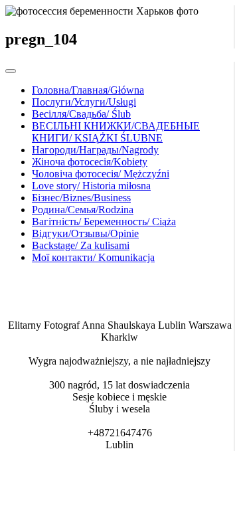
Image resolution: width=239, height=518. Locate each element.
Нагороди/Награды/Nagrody (95, 149)
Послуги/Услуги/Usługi (84, 102)
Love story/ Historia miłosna (91, 185)
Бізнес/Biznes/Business (81, 197)
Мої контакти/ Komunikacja (93, 257)
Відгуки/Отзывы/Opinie (85, 233)
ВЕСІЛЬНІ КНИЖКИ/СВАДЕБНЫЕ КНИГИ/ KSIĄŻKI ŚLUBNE (116, 131)
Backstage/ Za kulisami (80, 245)
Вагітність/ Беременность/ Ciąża (104, 221)
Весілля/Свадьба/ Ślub (81, 114)
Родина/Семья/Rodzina (82, 209)
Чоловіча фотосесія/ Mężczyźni (100, 173)
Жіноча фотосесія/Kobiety (89, 161)
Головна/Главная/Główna (88, 90)
